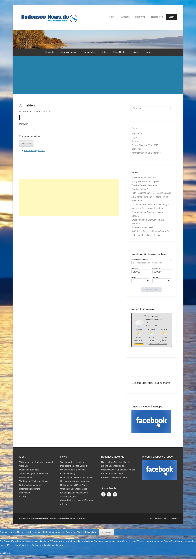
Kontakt (23, 496)
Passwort (23, 124)
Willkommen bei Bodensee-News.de (36, 462)
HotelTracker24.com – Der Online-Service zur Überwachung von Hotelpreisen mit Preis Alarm (151, 197)
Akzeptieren (106, 532)
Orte (104, 52)
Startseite (49, 52)
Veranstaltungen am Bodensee (146, 153)
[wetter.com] (139, 344)
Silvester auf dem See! (142, 227)
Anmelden (27, 105)
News (148, 52)
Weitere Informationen (87, 532)
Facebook (124, 17)
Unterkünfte (89, 52)
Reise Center (119, 52)
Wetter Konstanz (152, 316)
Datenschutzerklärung (29, 489)
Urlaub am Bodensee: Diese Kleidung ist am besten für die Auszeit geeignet (74, 493)
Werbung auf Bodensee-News (33, 481)
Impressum (24, 493)
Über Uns (23, 466)
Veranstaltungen (69, 52)
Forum (111, 17)
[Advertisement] (98, 75)
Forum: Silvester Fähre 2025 (144, 145)
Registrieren (157, 17)
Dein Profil (140, 17)
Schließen (5, 553)
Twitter (109, 494)
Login (171, 17)
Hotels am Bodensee (29, 470)
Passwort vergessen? (34, 150)
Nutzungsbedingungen (30, 485)
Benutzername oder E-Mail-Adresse (36, 111)
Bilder (135, 52)
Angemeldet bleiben (31, 136)
